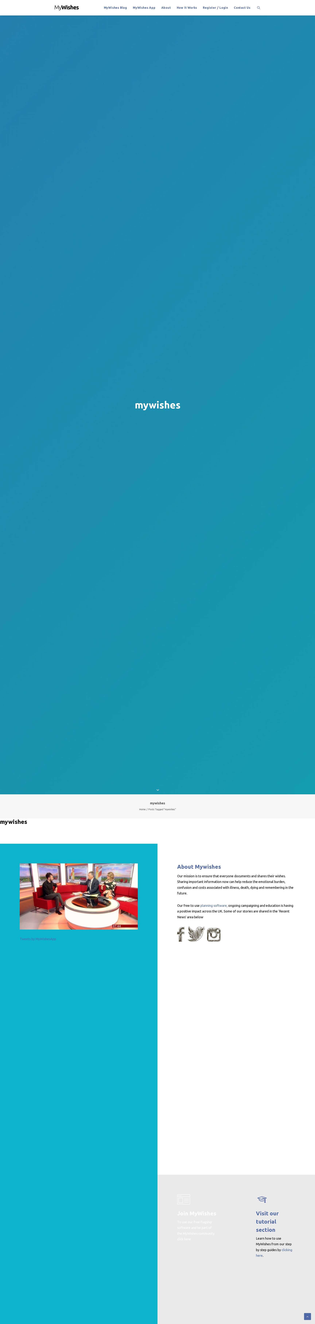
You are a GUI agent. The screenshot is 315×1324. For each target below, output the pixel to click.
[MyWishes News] (67, 7)
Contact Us (242, 7)
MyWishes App (144, 7)
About (166, 7)
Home (142, 809)
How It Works (187, 7)
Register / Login (215, 7)
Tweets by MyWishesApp (38, 939)
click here (184, 1239)
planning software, (214, 905)
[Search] (258, 7)
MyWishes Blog (115, 7)
